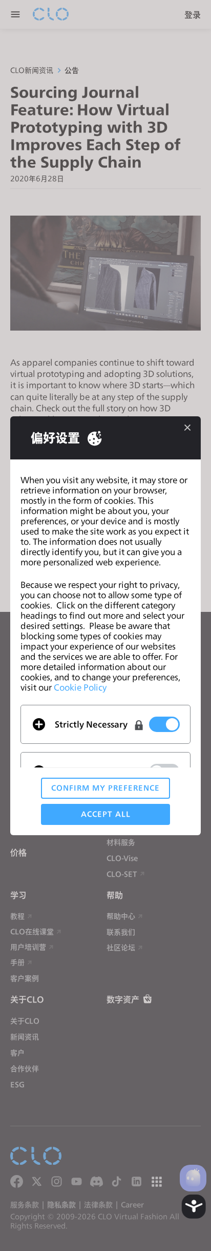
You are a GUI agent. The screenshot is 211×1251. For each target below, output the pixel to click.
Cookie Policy (80, 687)
